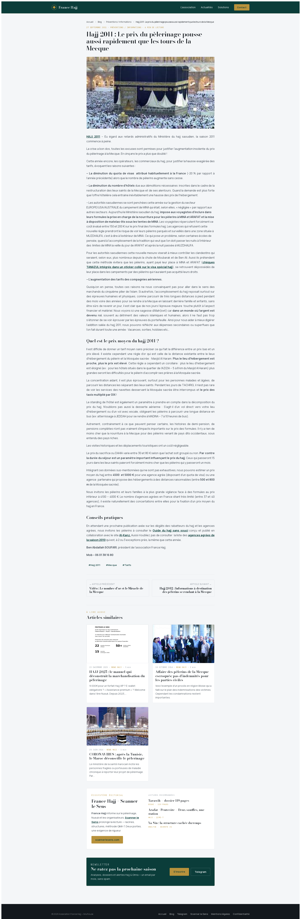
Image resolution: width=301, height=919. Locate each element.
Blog (100, 21)
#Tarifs (126, 565)
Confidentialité (241, 914)
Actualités (207, 7)
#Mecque (111, 565)
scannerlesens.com (107, 839)
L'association (188, 7)
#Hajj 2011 (94, 565)
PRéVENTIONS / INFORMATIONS (125, 27)
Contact (241, 7)
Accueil (89, 21)
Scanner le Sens (199, 914)
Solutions (223, 7)
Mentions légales (220, 914)
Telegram (200, 871)
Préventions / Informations (118, 21)
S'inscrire (179, 871)
